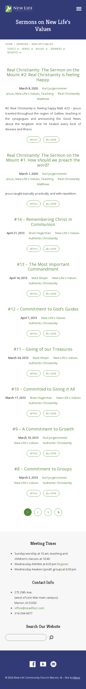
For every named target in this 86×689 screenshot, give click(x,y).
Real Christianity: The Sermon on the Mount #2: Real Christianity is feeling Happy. (43, 74)
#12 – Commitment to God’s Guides (43, 309)
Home (9, 44)
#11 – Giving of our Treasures (43, 349)
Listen (52, 139)
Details (34, 139)
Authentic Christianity (43, 238)
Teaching (47, 93)
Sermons (22, 44)
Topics (11, 48)
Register (63, 564)
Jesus (10, 93)
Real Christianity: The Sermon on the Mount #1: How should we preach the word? (43, 160)
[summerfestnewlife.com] (53, 664)
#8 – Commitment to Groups (43, 469)
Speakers (56, 48)
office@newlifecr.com (29, 608)
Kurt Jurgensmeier (54, 88)
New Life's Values (42, 44)
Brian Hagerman (40, 233)
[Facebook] (33, 664)
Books (40, 48)
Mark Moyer (40, 278)
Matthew (43, 99)
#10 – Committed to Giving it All (43, 389)
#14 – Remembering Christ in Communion (43, 222)
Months (12, 52)
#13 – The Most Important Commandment (43, 266)
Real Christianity (69, 93)
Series (26, 48)
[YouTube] (43, 664)
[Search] (51, 637)
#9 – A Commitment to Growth (43, 429)
